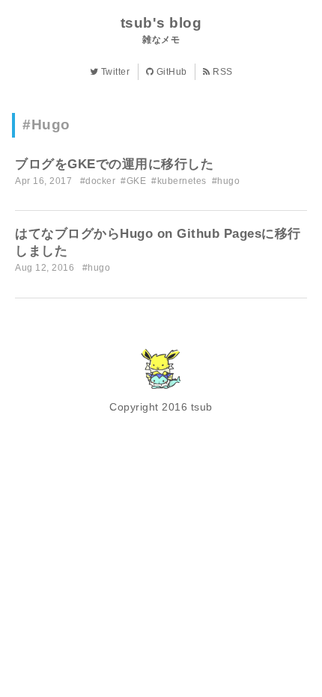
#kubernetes (179, 181)
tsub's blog (161, 23)
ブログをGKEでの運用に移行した (114, 164)
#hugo (226, 181)
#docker (98, 181)
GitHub (170, 72)
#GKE (133, 181)
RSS (221, 72)
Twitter (114, 72)
